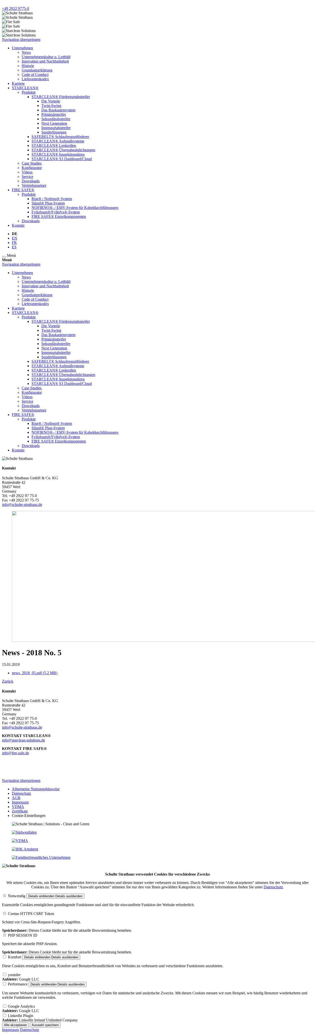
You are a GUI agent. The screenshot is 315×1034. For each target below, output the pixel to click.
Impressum (10, 1030)
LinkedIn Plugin (20, 1016)
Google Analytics (21, 1006)
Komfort (14, 957)
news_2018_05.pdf (34, 673)
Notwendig (16, 896)
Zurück (7, 681)
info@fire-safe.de (15, 753)
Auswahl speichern (45, 1025)
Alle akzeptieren (15, 1025)
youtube (14, 975)
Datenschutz (273, 887)
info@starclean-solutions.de (23, 740)
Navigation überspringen (21, 39)
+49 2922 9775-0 (15, 8)
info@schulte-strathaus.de (22, 504)
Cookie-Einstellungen (29, 815)
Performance (18, 984)
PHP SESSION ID (22, 935)
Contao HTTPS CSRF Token (31, 914)
